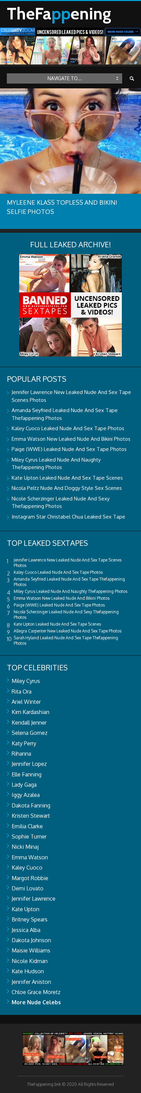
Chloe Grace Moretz (36, 992)
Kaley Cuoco (27, 867)
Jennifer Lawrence (33, 898)
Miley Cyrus (26, 680)
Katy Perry (24, 743)
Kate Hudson (28, 971)
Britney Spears (30, 919)
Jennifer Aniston (31, 981)
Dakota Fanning (31, 805)
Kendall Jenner (29, 722)
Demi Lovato (27, 888)
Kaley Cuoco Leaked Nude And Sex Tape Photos (68, 428)
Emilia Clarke (27, 826)
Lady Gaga (24, 784)
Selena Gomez (30, 732)
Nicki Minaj (25, 846)
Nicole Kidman (30, 961)
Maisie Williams (31, 950)
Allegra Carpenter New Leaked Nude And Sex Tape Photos (67, 630)
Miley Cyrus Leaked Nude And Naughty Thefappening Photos (70, 591)
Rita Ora (21, 691)
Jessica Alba (26, 930)
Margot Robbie (30, 878)
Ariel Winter (26, 701)
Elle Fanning (26, 774)
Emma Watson (30, 857)
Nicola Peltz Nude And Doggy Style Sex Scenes (67, 488)
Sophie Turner (29, 836)
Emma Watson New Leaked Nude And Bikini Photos (71, 439)
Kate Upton (25, 909)
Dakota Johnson (31, 940)
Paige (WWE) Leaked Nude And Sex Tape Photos (69, 449)
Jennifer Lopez (29, 763)
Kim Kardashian (30, 712)
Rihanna (21, 753)
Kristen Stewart (31, 815)
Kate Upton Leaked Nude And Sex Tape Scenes (67, 478)
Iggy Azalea (26, 794)
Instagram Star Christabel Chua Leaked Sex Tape (68, 516)
